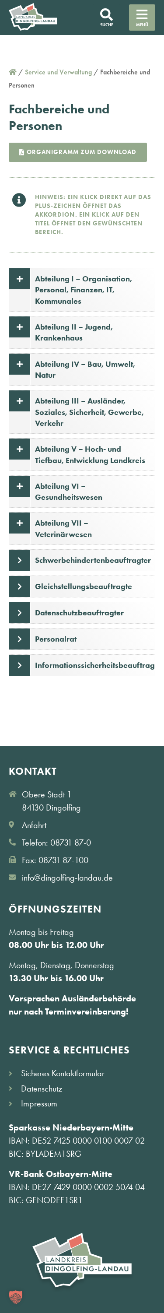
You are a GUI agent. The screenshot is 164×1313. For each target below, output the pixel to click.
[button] (15, 1297)
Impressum (39, 1103)
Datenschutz (41, 1088)
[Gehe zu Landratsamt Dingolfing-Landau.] (13, 72)
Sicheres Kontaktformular (63, 1073)
